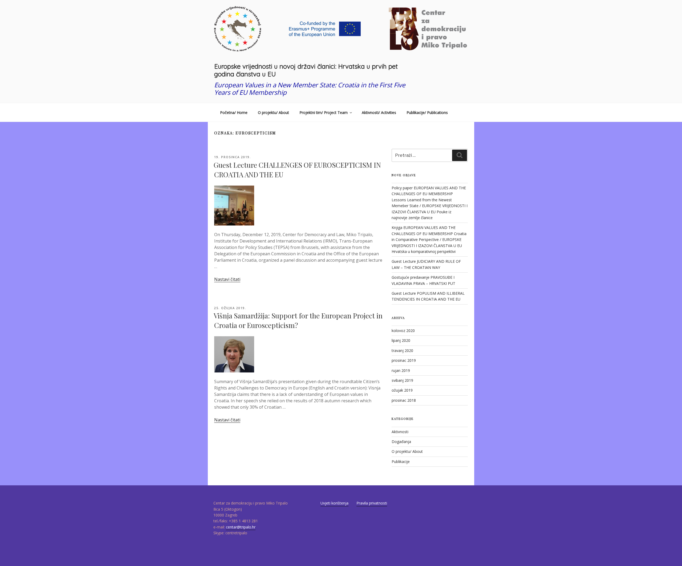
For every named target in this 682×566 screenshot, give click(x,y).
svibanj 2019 (402, 380)
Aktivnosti (400, 431)
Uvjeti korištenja (334, 503)
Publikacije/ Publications (427, 112)
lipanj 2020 (401, 340)
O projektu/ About (273, 112)
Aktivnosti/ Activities (379, 112)
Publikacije (401, 461)
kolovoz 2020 (403, 330)
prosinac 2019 (404, 360)
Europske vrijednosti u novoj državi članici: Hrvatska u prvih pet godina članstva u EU (306, 70)
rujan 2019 (401, 370)
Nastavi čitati (227, 279)
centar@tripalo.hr (240, 527)
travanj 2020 (402, 350)
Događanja (401, 441)
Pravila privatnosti (371, 503)
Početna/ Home (233, 112)
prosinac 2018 (404, 400)
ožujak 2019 (402, 390)
